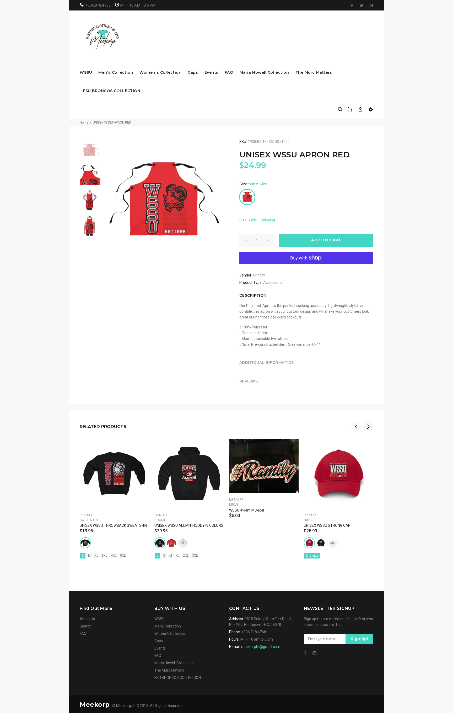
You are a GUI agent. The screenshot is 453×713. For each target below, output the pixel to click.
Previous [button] (356, 427)
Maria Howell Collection (264, 72)
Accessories (273, 282)
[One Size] (247, 197)
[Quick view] (140, 447)
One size (312, 555)
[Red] (171, 543)
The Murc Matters (313, 72)
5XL (123, 555)
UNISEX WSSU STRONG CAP (327, 525)
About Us (87, 619)
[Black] (85, 543)
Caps (193, 72)
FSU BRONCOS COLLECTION (111, 90)
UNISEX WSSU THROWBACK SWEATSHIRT (114, 525)
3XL (104, 555)
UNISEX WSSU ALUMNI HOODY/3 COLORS (188, 525)
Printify (259, 275)
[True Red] (309, 543)
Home (84, 122)
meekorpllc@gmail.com (260, 647)
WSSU (86, 72)
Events (211, 72)
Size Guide (248, 220)
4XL (113, 555)
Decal (234, 505)
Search (85, 626)
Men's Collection (115, 72)
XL (96, 555)
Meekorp (236, 500)
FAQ (229, 72)
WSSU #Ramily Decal (246, 510)
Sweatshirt (89, 520)
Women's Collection (160, 72)
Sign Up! (359, 638)
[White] (183, 543)
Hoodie (160, 520)
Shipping (268, 220)
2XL (185, 555)
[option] (90, 152)
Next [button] (368, 427)
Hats (307, 520)
